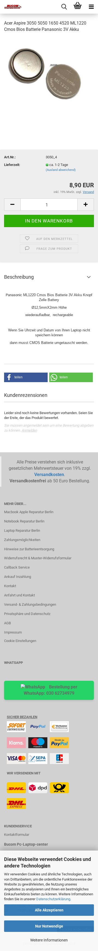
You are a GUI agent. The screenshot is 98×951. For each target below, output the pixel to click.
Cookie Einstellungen (20, 641)
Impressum (13, 632)
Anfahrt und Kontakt (19, 595)
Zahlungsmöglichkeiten (22, 540)
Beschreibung (19, 277)
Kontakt (10, 586)
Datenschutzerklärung (53, 899)
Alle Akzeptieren (49, 910)
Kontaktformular (16, 835)
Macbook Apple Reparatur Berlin (28, 512)
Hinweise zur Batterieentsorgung (29, 549)
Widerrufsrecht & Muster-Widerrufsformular (37, 558)
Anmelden (29, 430)
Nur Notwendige (49, 926)
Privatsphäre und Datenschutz (27, 614)
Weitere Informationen (49, 940)
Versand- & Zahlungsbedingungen (30, 604)
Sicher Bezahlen (22, 717)
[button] (26, 377)
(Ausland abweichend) (61, 170)
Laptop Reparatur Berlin (22, 530)
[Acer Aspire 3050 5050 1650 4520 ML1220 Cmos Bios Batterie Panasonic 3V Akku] (49, 78)
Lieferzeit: (12, 165)
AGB (7, 623)
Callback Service (17, 567)
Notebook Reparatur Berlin (24, 521)
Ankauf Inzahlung (17, 577)
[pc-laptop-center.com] (11, 7)
